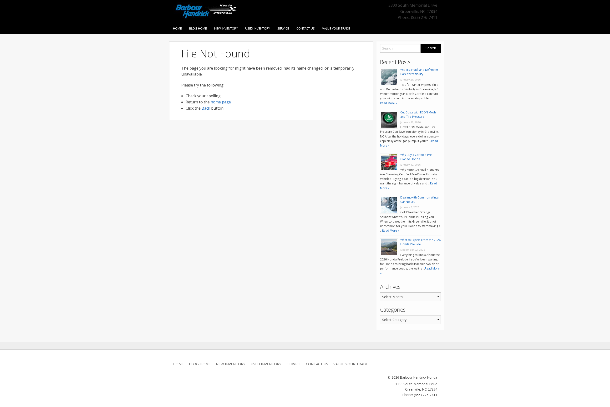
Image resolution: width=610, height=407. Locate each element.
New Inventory (226, 28)
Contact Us (305, 28)
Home (177, 28)
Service (283, 28)
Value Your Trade (336, 28)
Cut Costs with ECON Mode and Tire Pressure (418, 114)
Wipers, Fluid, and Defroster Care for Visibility (419, 72)
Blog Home (198, 28)
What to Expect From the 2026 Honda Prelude (420, 242)
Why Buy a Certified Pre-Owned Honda (416, 157)
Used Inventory (257, 28)
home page (221, 102)
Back (206, 108)
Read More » (388, 103)
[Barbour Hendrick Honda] (205, 10)
